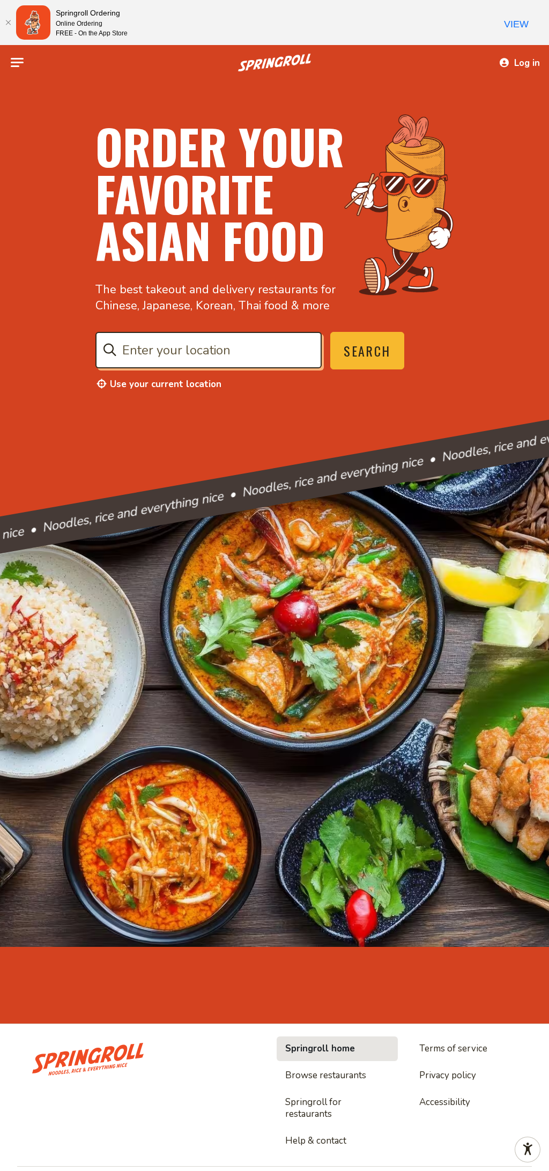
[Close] (8, 22)
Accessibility (444, 1102)
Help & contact (315, 1141)
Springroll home (320, 1048)
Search (367, 350)
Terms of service (453, 1048)
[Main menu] (17, 63)
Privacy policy (447, 1075)
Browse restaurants (325, 1075)
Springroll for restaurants (313, 1108)
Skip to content (274, 34)
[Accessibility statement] (527, 1149)
